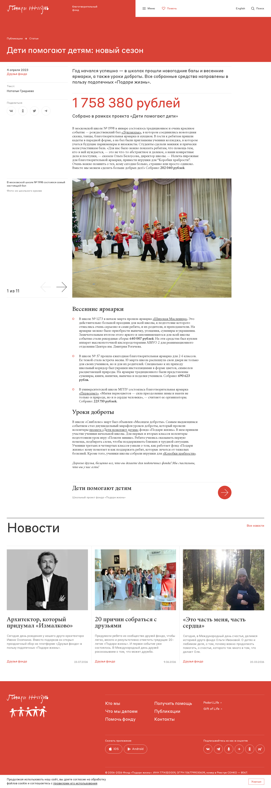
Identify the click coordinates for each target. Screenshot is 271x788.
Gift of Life (211, 709)
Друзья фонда (17, 661)
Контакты (164, 719)
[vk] (11, 110)
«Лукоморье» (131, 132)
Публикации (15, 38)
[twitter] (34, 110)
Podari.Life (211, 702)
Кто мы (112, 703)
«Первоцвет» (89, 393)
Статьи (33, 38)
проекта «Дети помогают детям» (113, 430)
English (240, 8)
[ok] (22, 110)
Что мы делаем (121, 711)
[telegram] (46, 110)
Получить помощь (173, 703)
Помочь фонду (120, 719)
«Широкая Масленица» (170, 319)
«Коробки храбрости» (179, 453)
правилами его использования (75, 783)
